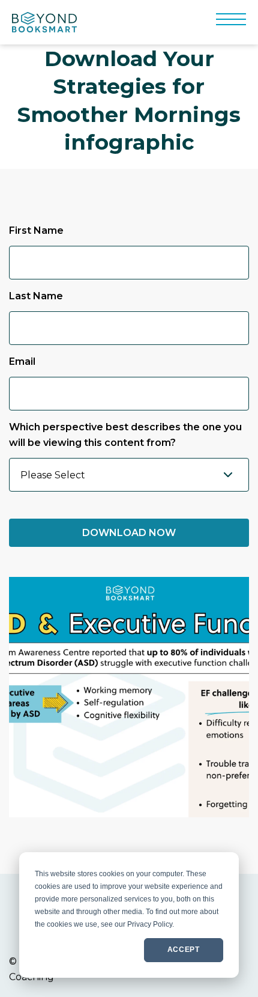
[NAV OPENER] (231, 22)
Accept (183, 949)
